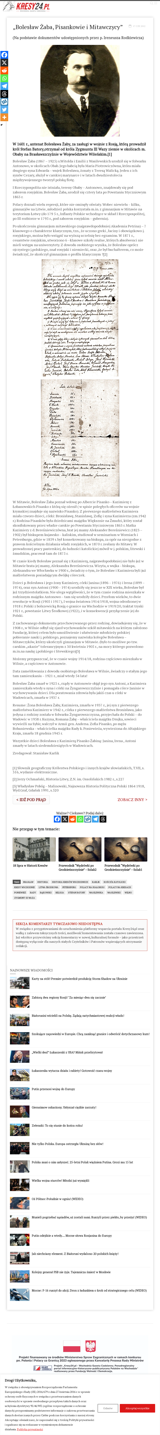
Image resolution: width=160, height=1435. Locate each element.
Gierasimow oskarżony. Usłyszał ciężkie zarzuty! (64, 1107)
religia (60, 892)
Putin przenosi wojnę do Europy (53, 1089)
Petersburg (69, 887)
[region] (80, 1404)
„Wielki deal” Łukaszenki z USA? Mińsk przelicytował (67, 1052)
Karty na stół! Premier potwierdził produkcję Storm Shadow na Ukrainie (79, 978)
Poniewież (20, 892)
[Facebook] (57, 819)
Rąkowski (46, 892)
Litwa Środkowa (48, 887)
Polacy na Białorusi (92, 887)
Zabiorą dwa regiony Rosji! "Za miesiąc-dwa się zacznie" (69, 997)
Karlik (96, 882)
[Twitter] (4, 109)
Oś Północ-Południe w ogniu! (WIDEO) (57, 1199)
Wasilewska (96, 892)
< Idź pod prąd (31, 799)
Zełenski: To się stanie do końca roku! (57, 1125)
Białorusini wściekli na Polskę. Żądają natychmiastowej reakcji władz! (78, 1015)
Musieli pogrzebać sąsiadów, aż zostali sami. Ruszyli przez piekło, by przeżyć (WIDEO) (89, 1217)
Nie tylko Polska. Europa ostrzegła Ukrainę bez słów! (67, 1144)
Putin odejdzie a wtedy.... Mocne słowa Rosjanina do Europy (72, 1235)
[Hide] (1, 124)
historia (42, 882)
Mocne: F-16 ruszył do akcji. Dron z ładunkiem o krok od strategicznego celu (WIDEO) (89, 1290)
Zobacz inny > (132, 799)
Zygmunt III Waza (24, 897)
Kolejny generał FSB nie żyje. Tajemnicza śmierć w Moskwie (71, 1272)
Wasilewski (114, 892)
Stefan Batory (76, 892)
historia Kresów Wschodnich (70, 882)
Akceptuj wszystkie (137, 1408)
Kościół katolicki (114, 882)
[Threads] (103, 819)
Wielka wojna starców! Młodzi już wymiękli (60, 1180)
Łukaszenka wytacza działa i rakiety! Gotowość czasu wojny (72, 1070)
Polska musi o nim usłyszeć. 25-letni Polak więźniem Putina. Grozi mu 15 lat (82, 1162)
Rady (33, 892)
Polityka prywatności (30, 1429)
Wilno (128, 892)
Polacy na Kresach (119, 887)
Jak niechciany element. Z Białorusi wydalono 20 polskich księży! (75, 1253)
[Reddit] (72, 819)
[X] (64, 819)
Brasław (28, 882)
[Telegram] (95, 819)
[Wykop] (87, 819)
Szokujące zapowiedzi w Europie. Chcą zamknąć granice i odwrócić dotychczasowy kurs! (90, 1034)
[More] (4, 117)
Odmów (108, 1408)
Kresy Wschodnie (24, 887)
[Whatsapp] (80, 819)
